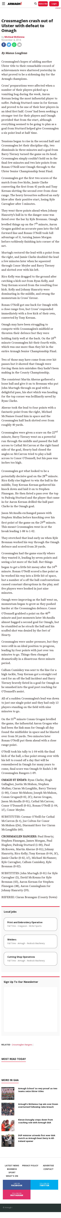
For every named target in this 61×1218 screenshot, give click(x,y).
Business (12, 1169)
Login (54, 4)
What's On (12, 1176)
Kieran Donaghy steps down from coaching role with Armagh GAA (35, 1121)
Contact (48, 1169)
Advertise (48, 1166)
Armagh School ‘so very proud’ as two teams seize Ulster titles (37, 1090)
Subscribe (43, 4)
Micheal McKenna (14, 36)
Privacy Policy (30, 1166)
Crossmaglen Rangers (22, 1044)
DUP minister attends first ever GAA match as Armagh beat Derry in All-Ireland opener (36, 1138)
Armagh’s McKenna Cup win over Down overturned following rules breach (38, 1105)
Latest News (12, 1166)
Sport (12, 1172)
